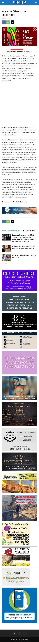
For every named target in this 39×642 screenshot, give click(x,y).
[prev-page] (3, 264)
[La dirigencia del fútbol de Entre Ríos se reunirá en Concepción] (6, 248)
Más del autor (29, 231)
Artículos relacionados (11, 231)
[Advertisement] (19, 104)
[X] (12, 22)
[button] (3, 2)
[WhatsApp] (8, 22)
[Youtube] (25, 633)
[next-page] (6, 264)
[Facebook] (4, 22)
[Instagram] (19, 633)
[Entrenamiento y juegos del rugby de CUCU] (6, 257)
